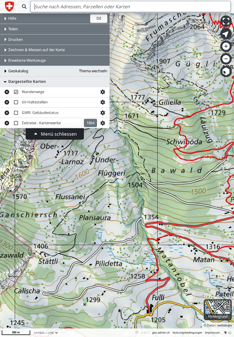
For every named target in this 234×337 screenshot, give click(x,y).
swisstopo (224, 325)
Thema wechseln (93, 70)
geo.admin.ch (161, 332)
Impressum (212, 332)
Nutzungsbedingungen (187, 332)
